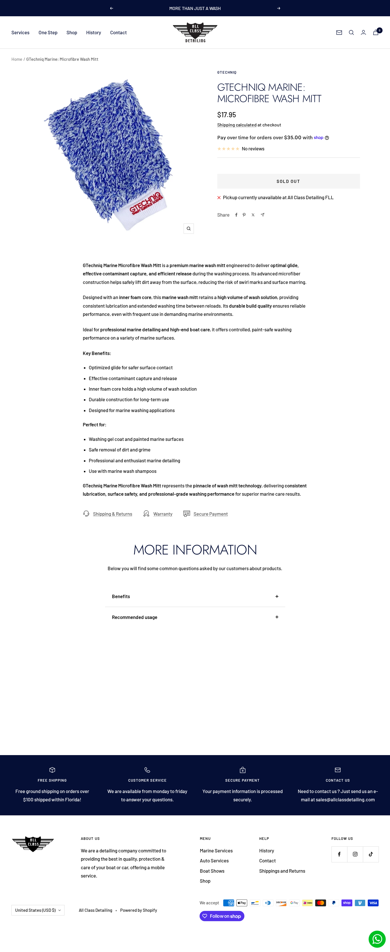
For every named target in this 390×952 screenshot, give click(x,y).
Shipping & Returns (112, 514)
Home (16, 59)
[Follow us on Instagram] (355, 854)
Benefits (121, 596)
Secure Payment (211, 514)
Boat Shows (212, 871)
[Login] (363, 32)
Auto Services (214, 860)
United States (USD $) (35, 910)
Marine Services (216, 850)
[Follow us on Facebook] (339, 854)
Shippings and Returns (282, 871)
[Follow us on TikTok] (371, 854)
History (93, 32)
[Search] (351, 32)
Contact (118, 32)
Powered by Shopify (138, 910)
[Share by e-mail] (262, 215)
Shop (72, 32)
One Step (48, 32)
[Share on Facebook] (236, 215)
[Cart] (376, 32)
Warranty (162, 514)
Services (20, 32)
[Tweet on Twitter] (253, 215)
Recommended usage (134, 617)
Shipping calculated (237, 124)
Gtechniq (227, 72)
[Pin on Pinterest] (244, 215)
